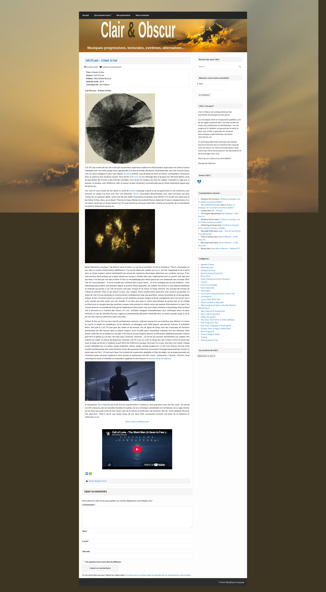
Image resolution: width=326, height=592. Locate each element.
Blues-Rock (205, 276)
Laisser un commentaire (112, 67)
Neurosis (135, 177)
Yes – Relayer (217, 210)
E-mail (85, 541)
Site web (86, 551)
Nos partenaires (123, 15)
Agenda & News (207, 264)
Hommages (205, 290)
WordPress (230, 582)
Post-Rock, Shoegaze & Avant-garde (216, 325)
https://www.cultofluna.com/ (137, 421)
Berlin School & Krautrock (211, 273)
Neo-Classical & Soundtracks (213, 311)
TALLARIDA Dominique (210, 205)
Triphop (204, 337)
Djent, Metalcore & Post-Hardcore (215, 279)
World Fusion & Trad (209, 340)
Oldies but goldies (208, 317)
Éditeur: (89, 78)
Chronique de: (92, 84)
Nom (85, 531)
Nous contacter (142, 15)
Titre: (88, 72)
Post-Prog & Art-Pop (209, 322)
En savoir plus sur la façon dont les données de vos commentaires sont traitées (158, 575)
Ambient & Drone (208, 270)
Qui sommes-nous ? (102, 15)
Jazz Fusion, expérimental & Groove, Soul (218, 293)
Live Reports (206, 296)
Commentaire (89, 505)
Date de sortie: (92, 81)
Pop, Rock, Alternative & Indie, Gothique (217, 320)
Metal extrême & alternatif (212, 302)
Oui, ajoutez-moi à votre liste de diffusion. (103, 562)
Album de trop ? (207, 267)
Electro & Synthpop (209, 285)
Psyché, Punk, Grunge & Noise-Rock (216, 328)
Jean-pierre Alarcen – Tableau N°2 (225, 248)
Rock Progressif (207, 331)
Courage (240, 582)
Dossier (204, 282)
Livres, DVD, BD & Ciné (210, 299)
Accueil (85, 15)
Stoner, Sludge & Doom (98, 481)
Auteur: (89, 75)
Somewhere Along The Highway (158, 358)
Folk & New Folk (207, 288)
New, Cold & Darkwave (210, 314)
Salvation (127, 174)
